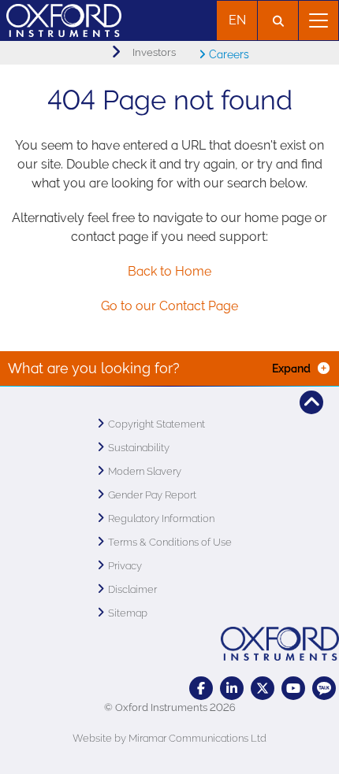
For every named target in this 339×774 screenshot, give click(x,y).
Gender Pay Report (152, 495)
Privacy (125, 566)
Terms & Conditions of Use (170, 542)
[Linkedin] (232, 688)
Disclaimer (132, 589)
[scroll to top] (311, 402)
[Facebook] (201, 688)
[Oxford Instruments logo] (60, 18)
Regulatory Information (161, 518)
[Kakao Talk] (324, 688)
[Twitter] (262, 688)
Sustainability (139, 448)
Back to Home (169, 271)
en (237, 20)
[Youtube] (293, 688)
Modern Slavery (144, 471)
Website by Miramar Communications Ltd (169, 738)
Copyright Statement (156, 424)
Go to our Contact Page (169, 305)
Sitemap (127, 613)
